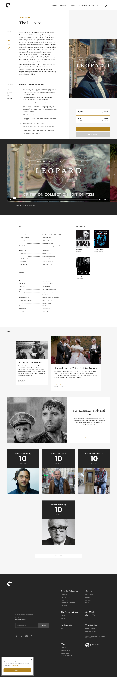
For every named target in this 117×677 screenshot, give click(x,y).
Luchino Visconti (24, 17)
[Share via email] (9, 44)
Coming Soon (65, 600)
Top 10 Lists (89, 594)
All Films (64, 594)
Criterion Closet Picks (68, 602)
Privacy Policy (90, 628)
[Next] (114, 174)
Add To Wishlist (93, 134)
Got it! (17, 670)
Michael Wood (59, 384)
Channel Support (66, 655)
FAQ (63, 644)
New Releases (65, 597)
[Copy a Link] (9, 48)
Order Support (65, 650)
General (63, 647)
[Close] (31, 659)
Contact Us (90, 615)
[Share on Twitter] (9, 41)
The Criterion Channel (85, 5)
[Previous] (3, 174)
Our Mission (90, 612)
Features (84, 438)
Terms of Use (91, 624)
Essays (56, 386)
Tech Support (65, 653)
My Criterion (66, 624)
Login (62, 628)
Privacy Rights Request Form (94, 634)
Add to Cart (93, 129)
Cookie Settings (90, 631)
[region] (17, 666)
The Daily (88, 602)
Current (72, 5)
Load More (58, 556)
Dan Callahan (89, 437)
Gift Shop (64, 605)
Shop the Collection (59, 5)
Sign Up (63, 618)
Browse (63, 615)
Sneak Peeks (21, 380)
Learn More (15, 665)
